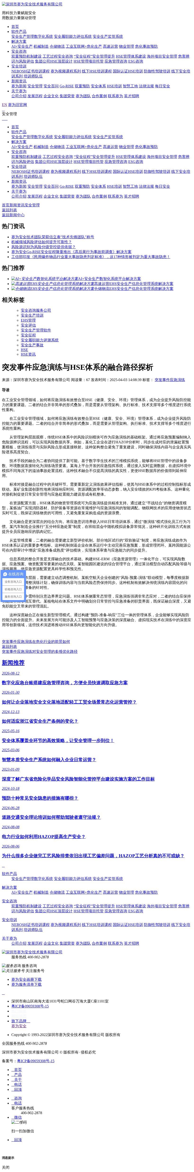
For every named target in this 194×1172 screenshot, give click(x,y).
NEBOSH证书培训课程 (30, 71)
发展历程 (35, 96)
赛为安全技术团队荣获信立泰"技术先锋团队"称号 (52, 237)
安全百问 (51, 86)
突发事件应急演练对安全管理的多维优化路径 (40, 652)
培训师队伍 (33, 76)
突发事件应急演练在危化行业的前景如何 (36, 642)
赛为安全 (18, 1026)
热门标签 (18, 1011)
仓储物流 (57, 46)
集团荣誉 (67, 96)
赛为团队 (83, 96)
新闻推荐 (13, 663)
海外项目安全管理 (162, 56)
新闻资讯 (18, 81)
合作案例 (99, 96)
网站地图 (18, 1016)
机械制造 (41, 46)
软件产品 (18, 32)
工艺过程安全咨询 (58, 56)
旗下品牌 (20, 1021)
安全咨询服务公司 (36, 310)
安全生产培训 (32, 315)
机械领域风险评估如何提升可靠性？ (41, 242)
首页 (15, 27)
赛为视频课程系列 (66, 71)
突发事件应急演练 (170, 380)
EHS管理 (28, 320)
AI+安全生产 (22, 46)
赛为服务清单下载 (26, 984)
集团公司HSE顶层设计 (54, 61)
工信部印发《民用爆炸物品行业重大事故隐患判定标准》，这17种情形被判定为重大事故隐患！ (90, 257)
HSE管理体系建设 (131, 56)
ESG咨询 (135, 61)
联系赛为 (115, 96)
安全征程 (28, 335)
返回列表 (9, 210)
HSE (24, 350)
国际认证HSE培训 (128, 71)
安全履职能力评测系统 (40, 340)
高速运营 (110, 46)
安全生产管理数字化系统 (32, 36)
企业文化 (51, 96)
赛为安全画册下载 (26, 979)
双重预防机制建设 (26, 56)
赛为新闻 (18, 86)
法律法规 (146, 86)
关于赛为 (18, 91)
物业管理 (126, 46)
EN (4, 105)
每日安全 (162, 86)
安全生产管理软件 (36, 330)
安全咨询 (18, 51)
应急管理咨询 (116, 61)
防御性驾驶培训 (157, 71)
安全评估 (28, 325)
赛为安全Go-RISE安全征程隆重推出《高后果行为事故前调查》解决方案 (71, 252)
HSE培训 (114, 86)
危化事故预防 (146, 46)
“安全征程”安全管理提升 (94, 56)
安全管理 (35, 86)
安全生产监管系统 (108, 36)
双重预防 (82, 86)
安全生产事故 (32, 345)
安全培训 (18, 66)
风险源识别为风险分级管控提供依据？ (43, 247)
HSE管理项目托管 (89, 61)
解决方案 (18, 41)
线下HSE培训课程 (97, 71)
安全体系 (98, 86)
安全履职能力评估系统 (73, 36)
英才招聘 (131, 96)
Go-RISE (67, 86)
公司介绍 (18, 96)
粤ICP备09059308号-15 (30, 1006)
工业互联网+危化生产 (84, 46)
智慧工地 (130, 86)
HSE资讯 (28, 354)
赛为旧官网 (17, 105)
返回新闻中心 (13, 215)
